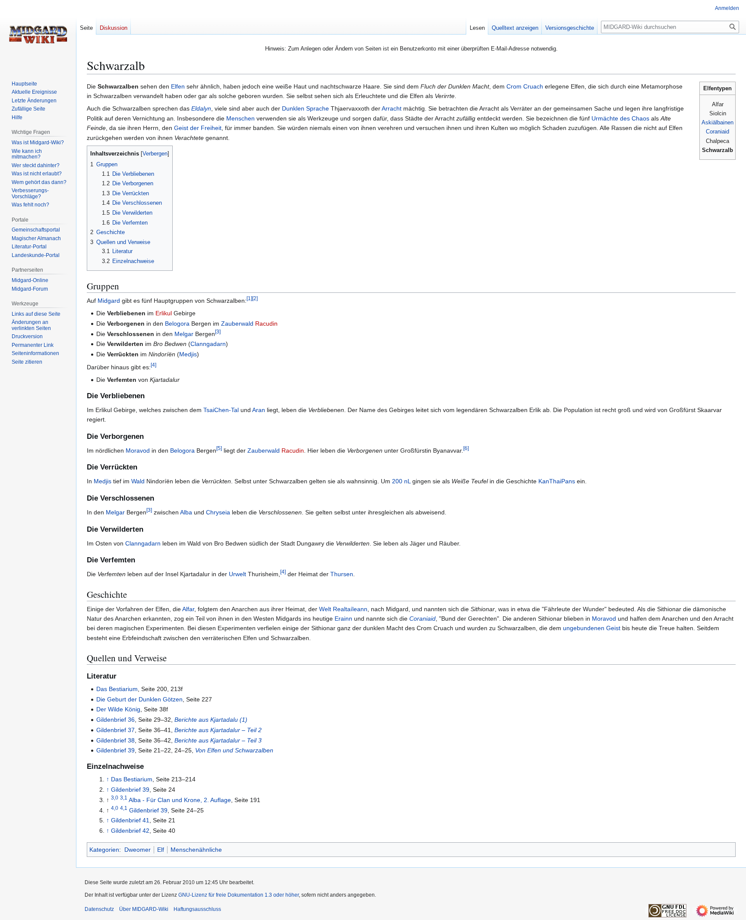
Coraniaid (717, 131)
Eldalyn (201, 108)
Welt (325, 609)
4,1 (123, 808)
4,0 (114, 808)
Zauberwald (237, 323)
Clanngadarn (208, 343)
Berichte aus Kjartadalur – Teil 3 (218, 740)
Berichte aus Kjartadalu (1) (210, 719)
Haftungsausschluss (197, 909)
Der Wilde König (118, 709)
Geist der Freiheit (197, 127)
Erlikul (163, 313)
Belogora (177, 323)
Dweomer (137, 849)
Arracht (391, 108)
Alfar (188, 609)
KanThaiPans (556, 481)
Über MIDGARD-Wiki (143, 909)
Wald (138, 481)
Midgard (109, 300)
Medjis (188, 354)
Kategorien (104, 849)
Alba (186, 512)
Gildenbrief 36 (115, 719)
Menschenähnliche (196, 849)
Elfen (178, 86)
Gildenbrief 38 (115, 740)
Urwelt (237, 574)
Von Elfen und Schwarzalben (234, 750)
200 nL (401, 481)
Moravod (138, 450)
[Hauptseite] (38, 34)
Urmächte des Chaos (620, 118)
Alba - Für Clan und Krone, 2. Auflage (180, 799)
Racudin (266, 323)
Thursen (341, 574)
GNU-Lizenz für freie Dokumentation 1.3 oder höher (238, 895)
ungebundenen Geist (591, 628)
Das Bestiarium (117, 688)
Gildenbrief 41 (130, 820)
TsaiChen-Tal (221, 409)
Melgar (183, 333)
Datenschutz (99, 909)
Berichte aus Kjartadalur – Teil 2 (218, 729)
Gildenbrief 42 (130, 830)
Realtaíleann (350, 609)
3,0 (114, 797)
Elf (160, 849)
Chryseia (218, 512)
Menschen (240, 118)
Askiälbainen (717, 122)
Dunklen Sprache (305, 108)
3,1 (123, 797)
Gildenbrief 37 (115, 729)
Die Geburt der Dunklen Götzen (139, 699)
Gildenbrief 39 (115, 750)
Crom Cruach (524, 86)
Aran (258, 409)
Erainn (343, 618)
